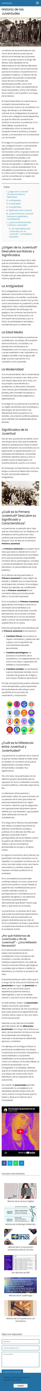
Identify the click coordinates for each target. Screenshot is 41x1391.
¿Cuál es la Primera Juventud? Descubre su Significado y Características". (20, 216)
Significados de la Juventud (20, 210)
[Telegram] (21, 1163)
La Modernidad (15, 207)
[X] (10, 1163)
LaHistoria (7, 3)
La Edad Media (15, 203)
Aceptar (20, 1386)
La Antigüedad (15, 200)
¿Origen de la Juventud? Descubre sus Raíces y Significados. (17, 194)
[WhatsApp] (15, 1163)
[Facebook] (4, 1163)
